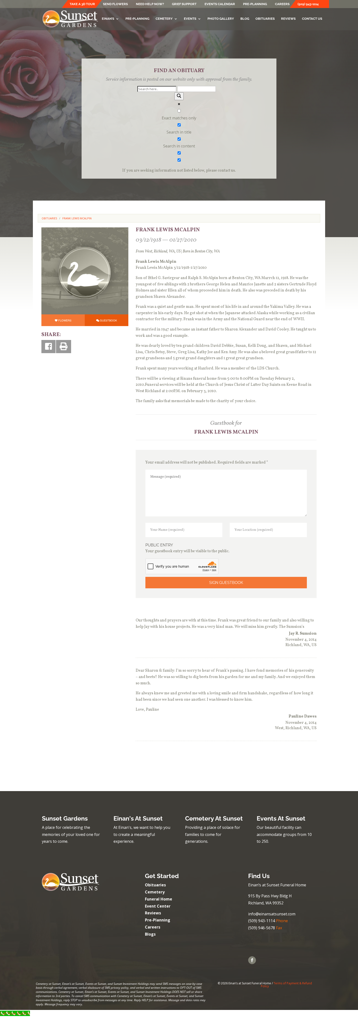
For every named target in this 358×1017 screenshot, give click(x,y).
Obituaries (265, 18)
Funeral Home (158, 899)
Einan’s (108, 18)
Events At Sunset (281, 818)
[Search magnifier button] (179, 96)
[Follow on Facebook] (252, 960)
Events (190, 18)
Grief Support (184, 4)
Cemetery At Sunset (214, 818)
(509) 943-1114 (308, 4)
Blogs (150, 934)
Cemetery (164, 18)
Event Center (157, 906)
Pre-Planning (255, 4)
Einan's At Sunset (138, 818)
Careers (282, 4)
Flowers (64, 320)
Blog (244, 18)
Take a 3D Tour (82, 4)
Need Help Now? (150, 4)
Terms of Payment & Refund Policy (286, 984)
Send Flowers (115, 4)
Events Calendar (220, 4)
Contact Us (312, 18)
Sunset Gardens (65, 818)
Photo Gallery (220, 18)
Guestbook (108, 320)
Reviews (288, 18)
